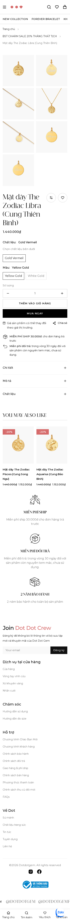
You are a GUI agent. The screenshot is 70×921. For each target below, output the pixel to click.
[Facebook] (39, 871)
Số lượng (8, 285)
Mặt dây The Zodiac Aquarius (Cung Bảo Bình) (49, 474)
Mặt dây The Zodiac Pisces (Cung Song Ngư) (16, 474)
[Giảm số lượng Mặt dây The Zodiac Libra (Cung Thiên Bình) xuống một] (8, 293)
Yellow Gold (13, 276)
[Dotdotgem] (17, 7)
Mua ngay (35, 313)
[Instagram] (30, 871)
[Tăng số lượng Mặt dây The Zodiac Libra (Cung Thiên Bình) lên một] (62, 293)
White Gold (36, 276)
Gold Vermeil (14, 258)
